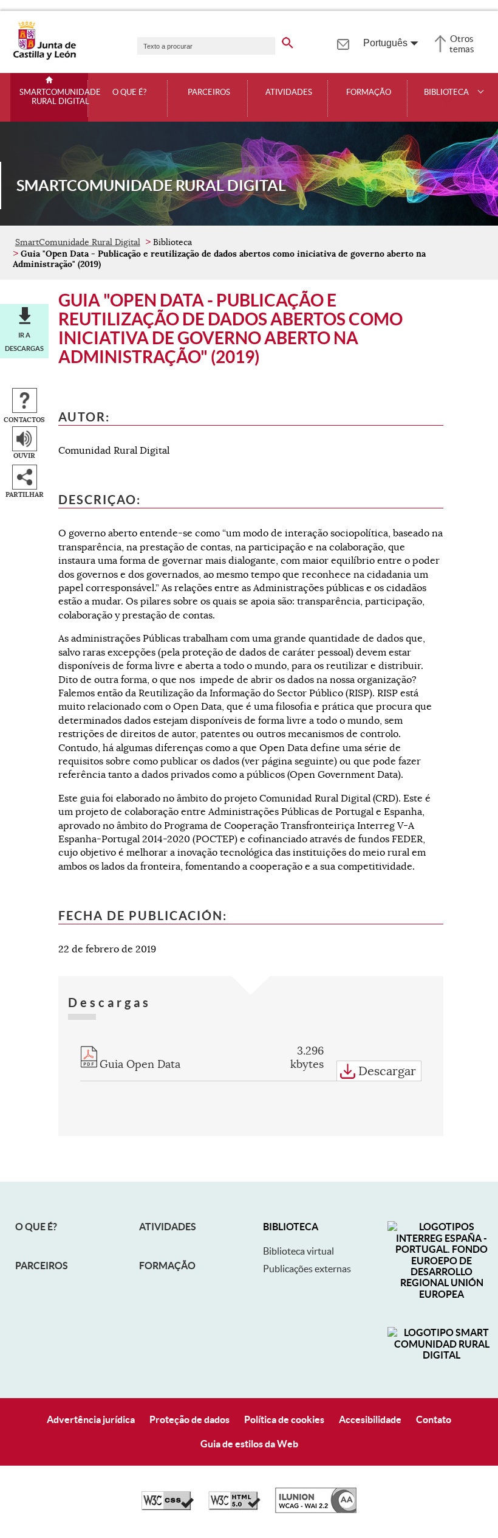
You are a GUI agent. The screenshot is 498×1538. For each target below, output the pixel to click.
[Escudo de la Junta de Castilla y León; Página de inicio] (44, 57)
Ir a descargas (24, 341)
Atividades (288, 92)
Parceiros (209, 92)
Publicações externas (307, 1268)
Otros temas (461, 43)
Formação (368, 92)
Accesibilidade (370, 1419)
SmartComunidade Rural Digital (60, 97)
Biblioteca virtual (298, 1250)
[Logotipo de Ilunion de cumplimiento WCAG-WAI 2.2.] (315, 1510)
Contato (433, 1419)
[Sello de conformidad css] (168, 1507)
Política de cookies (284, 1419)
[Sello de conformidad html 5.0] (234, 1507)
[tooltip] (342, 42)
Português (385, 43)
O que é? (129, 92)
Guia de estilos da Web (249, 1443)
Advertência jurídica (91, 1419)
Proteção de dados (189, 1419)
